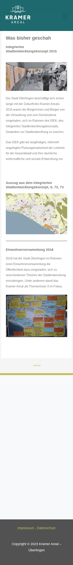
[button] (64, 16)
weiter (37, 365)
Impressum (25, 528)
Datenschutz (46, 528)
